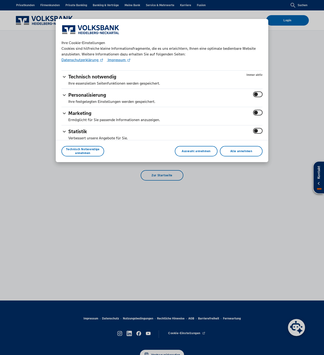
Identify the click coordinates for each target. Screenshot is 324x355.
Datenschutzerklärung (80, 60)
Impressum (117, 60)
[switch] (258, 94)
